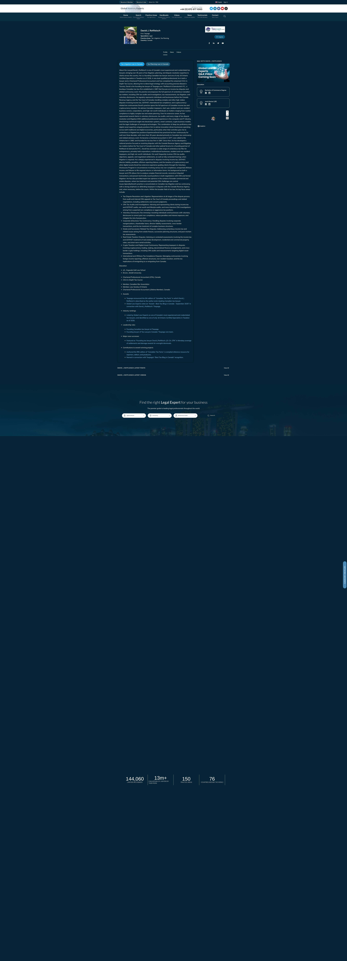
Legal (146, 36)
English (219, 2)
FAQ (157, 2)
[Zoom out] (227, 114)
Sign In (226, 2)
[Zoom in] (227, 112)
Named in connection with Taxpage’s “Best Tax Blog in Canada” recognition (155, 357)
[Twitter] (211, 8)
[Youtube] (222, 8)
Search (212, 415)
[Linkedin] (215, 8)
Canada (146, 40)
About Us (152, 2)
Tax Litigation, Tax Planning (155, 38)
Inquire (221, 37)
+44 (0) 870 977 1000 (191, 9)
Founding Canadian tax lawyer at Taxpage (142, 329)
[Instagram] (226, 8)
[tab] (131, 64)
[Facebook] (218, 8)
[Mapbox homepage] (201, 126)
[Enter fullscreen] (227, 118)
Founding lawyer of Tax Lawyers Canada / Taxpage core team (150, 332)
